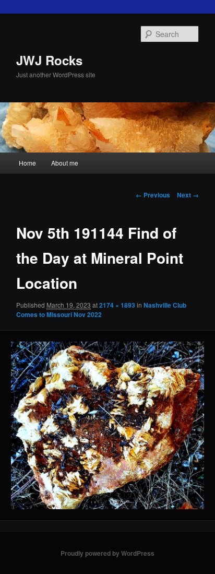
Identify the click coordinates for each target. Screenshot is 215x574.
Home (27, 162)
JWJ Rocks (49, 60)
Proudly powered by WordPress (107, 553)
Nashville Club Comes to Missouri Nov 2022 (101, 309)
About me (64, 162)
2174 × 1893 (117, 305)
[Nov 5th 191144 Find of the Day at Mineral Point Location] (107, 425)
